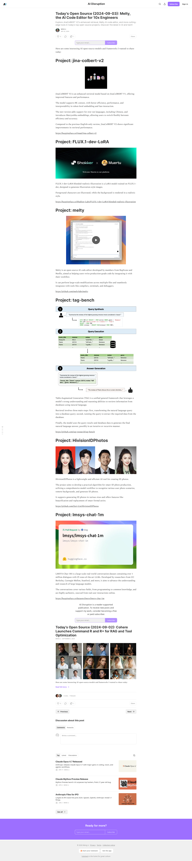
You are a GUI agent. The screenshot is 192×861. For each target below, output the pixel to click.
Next (129, 711)
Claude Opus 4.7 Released (69, 761)
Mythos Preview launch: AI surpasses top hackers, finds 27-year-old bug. (83, 782)
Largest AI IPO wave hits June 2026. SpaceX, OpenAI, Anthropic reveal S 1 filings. (84, 799)
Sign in (185, 4)
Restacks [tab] (70, 728)
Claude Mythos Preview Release (72, 779)
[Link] (52, 60)
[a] (96, 240)
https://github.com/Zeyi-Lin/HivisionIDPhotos (77, 506)
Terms (99, 845)
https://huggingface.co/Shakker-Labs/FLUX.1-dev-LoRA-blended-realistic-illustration (96, 201)
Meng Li (63, 29)
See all (60, 812)
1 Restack (72, 696)
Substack (85, 856)
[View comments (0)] (65, 36)
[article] (96, 767)
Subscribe (174, 4)
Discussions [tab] (72, 755)
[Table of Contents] (2, 430)
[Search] (160, 4)
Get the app (106, 851)
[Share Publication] (164, 4)
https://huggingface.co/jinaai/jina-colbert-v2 (76, 133)
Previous (64, 711)
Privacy (92, 845)
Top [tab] (58, 755)
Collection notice (109, 845)
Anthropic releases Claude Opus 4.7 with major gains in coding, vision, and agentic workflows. (84, 766)
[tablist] (65, 727)
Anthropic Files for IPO (67, 794)
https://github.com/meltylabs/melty (72, 291)
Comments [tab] (61, 728)
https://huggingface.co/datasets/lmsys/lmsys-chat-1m (80, 598)
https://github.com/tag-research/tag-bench (75, 431)
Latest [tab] (64, 755)
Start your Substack (90, 851)
